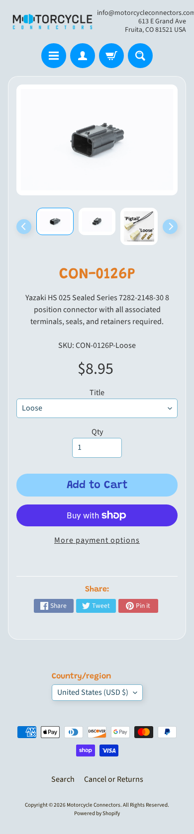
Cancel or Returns (113, 779)
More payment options (97, 540)
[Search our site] (140, 55)
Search (63, 779)
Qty (97, 431)
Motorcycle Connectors (93, 805)
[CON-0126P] (55, 221)
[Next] (170, 226)
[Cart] (111, 55)
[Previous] (23, 226)
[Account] (82, 55)
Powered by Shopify (97, 813)
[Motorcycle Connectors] (52, 21)
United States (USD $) (92, 692)
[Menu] (53, 55)
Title (97, 392)
